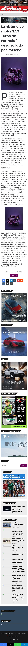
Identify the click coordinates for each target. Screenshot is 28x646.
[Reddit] (21, 280)
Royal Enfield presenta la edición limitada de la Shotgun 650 (18, 540)
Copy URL (14, 275)
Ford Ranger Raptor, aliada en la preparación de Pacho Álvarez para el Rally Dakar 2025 (18, 597)
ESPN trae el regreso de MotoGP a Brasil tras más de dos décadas (18, 547)
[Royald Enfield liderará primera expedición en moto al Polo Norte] (7, 561)
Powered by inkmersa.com (15, 636)
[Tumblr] (14, 280)
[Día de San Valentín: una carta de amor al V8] (7, 555)
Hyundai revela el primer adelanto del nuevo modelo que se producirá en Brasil (18, 509)
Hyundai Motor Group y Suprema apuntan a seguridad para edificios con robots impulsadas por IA (18, 578)
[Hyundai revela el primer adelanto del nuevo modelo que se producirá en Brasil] (7, 508)
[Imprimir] (11, 283)
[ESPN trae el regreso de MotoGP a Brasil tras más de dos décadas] (7, 548)
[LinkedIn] (11, 280)
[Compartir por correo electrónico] (7, 283)
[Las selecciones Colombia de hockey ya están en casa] (7, 525)
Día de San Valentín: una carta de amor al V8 (18, 553)
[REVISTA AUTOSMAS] (14, 9)
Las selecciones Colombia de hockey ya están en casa (18, 524)
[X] (7, 280)
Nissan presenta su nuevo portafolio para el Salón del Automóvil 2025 (18, 588)
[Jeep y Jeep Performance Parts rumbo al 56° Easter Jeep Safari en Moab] (7, 532)
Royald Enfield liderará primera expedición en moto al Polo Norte (18, 561)
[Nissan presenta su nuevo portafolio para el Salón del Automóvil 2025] (7, 587)
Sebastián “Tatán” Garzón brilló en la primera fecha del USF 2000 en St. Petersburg (18, 569)
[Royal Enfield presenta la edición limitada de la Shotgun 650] (7, 541)
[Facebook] (3, 280)
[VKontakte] (3, 283)
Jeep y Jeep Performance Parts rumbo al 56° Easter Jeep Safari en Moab (17, 532)
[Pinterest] (18, 280)
